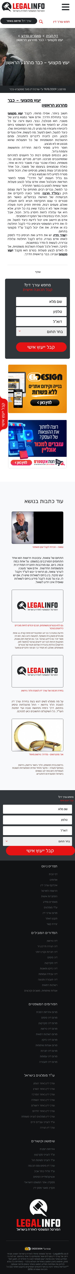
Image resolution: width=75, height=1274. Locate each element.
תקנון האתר (51, 918)
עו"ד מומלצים (50, 907)
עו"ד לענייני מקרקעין (44, 1154)
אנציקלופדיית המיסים (44, 1176)
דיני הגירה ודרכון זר (47, 946)
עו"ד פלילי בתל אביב (44, 1171)
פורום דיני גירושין (49, 1028)
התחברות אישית (49, 896)
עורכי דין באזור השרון (44, 1088)
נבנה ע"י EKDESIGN (41, 1248)
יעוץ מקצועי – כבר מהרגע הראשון (39, 40)
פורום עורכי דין (50, 913)
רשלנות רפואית (49, 985)
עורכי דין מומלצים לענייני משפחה (38, 1116)
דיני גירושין (52, 940)
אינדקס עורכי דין (48, 885)
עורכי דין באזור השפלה (43, 1100)
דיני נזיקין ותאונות (48, 968)
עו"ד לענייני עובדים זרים (43, 1122)
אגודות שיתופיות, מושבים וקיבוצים (40, 990)
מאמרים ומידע (31, 36)
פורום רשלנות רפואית (46, 1034)
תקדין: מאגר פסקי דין (44, 1187)
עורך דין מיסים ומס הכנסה (41, 1165)
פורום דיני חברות (49, 1050)
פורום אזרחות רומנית (46, 1012)
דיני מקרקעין (51, 963)
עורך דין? (18, 20)
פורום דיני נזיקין (49, 1039)
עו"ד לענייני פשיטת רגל (43, 1160)
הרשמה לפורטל (49, 890)
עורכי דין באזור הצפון (44, 1083)
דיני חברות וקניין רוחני (46, 951)
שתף (38, 271)
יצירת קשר (52, 924)
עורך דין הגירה (47, 1127)
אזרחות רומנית (47, 1149)
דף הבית (52, 36)
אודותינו (53, 879)
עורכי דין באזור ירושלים (43, 1105)
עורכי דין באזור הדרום (43, 1111)
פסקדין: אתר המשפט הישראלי (39, 1182)
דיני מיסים (52, 957)
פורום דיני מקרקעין (48, 1023)
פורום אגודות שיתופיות (46, 1045)
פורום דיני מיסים (49, 1017)
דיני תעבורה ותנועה (47, 979)
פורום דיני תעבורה (48, 1061)
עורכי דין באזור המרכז (43, 1094)
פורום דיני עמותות (48, 1056)
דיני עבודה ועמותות (48, 974)
